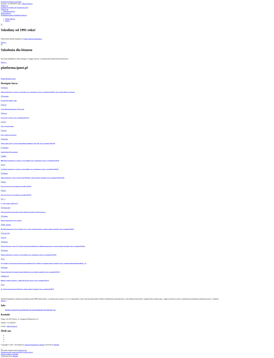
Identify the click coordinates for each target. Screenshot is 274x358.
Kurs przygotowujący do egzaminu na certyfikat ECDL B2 (16, 186)
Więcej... (4, 42)
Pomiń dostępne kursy (8, 79)
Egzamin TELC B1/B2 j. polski (9, 100)
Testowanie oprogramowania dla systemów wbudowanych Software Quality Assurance (23, 212)
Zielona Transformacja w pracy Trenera (11, 220)
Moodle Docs (42, 310)
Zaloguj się (4, 9)
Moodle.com (51, 310)
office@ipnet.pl (27, 4)
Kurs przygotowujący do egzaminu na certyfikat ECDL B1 (16, 195)
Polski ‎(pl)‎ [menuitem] (13, 7)
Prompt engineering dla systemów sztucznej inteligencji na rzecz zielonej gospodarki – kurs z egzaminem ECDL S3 (30, 272)
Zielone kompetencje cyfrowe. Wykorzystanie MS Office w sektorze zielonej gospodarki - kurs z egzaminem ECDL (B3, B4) (32, 177)
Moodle (56, 345)
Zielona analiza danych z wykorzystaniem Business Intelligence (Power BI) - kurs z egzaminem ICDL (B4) (28, 143)
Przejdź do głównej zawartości (11, 2)
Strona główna (6, 13)
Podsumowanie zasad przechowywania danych (17, 352)
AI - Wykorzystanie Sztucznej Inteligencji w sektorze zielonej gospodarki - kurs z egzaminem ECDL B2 (27, 289)
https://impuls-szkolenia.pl (33, 39)
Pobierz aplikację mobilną (9, 354)
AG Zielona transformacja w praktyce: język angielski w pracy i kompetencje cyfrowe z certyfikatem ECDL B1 (30, 169)
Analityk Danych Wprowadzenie (9, 152)
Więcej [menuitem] (7, 21)
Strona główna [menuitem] (10, 19)
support (20, 310)
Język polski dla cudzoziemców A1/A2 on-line (12, 109)
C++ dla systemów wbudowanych (9, 203)
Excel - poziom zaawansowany (9, 135)
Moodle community (11, 310)
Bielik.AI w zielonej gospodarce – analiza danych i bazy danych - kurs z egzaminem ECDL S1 (25, 280)
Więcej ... (4, 62)
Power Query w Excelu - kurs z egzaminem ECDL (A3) (15, 117)
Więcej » (4, 301)
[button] (4, 6)
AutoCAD (3, 237)
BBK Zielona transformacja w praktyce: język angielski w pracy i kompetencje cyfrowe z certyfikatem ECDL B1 (30, 160)
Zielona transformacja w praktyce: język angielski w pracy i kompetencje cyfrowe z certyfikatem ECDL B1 (28, 254)
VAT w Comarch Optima (7, 126)
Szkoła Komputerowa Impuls (34, 345)
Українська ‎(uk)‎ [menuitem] (22, 7)
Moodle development (30, 310)
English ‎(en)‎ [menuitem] (5, 7)
